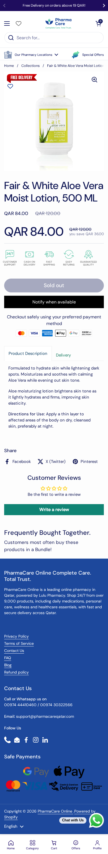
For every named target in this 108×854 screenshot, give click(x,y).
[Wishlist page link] (18, 23)
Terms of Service (19, 643)
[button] (31, 55)
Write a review (54, 509)
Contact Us (14, 650)
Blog (8, 664)
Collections (30, 65)
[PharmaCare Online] (59, 23)
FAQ (7, 657)
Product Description (28, 353)
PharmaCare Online (55, 811)
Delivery (63, 355)
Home (9, 65)
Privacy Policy (16, 636)
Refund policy (16, 672)
